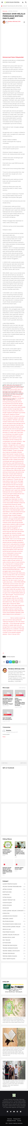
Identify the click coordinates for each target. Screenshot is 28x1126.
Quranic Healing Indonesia (15, 1123)
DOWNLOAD (14, 894)
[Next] (26, 6)
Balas (4, 736)
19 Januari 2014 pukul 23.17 (12, 732)
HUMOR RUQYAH (14, 902)
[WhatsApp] (13, 662)
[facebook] (7, 1111)
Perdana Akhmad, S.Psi (16, 669)
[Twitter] (10, 662)
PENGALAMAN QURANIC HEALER (14, 926)
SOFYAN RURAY (14, 942)
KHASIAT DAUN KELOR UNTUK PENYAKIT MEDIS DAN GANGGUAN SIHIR (13, 6)
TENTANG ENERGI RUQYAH (14, 956)
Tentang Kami (17, 1119)
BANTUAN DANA (14, 892)
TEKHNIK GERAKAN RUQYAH (14, 948)
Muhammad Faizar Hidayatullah (13, 57)
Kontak (19, 1120)
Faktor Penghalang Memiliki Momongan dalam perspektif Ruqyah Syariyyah (20, 702)
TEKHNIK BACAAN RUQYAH (14, 945)
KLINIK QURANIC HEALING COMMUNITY (14, 910)
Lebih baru (5, 763)
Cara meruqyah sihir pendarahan (7, 718)
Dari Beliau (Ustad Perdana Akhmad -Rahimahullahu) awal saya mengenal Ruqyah (8, 701)
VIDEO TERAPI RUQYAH (14, 958)
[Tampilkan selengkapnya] (19, 662)
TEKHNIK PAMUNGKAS (14, 953)
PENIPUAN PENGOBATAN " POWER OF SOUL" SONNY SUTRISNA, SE (20, 852)
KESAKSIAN (14, 908)
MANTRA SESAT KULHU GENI (19, 868)
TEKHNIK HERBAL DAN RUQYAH (14, 950)
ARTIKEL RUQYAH (13, 11)
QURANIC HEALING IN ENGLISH (14, 934)
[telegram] (20, 1111)
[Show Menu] (2, 2)
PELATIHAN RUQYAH (14, 921)
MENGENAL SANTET (14, 918)
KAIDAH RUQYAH (14, 905)
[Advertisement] (14, 41)
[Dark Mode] (23, 2)
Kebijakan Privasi (11, 1120)
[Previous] (24, 6)
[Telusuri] (26, 2)
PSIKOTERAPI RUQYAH (14, 932)
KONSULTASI (14, 913)
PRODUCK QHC (14, 929)
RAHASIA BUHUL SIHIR (14, 937)
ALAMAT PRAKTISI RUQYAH (14, 884)
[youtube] (14, 1111)
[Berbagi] (24, 22)
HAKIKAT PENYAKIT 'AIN (14, 900)
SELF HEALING (14, 940)
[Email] (16, 662)
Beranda (5, 11)
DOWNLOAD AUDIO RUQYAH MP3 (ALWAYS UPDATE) (7, 852)
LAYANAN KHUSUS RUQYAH (14, 916)
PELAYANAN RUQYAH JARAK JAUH (14, 924)
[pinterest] (17, 1111)
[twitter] (10, 1111)
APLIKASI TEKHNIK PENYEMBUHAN (14, 886)
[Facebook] (7, 662)
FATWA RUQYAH (14, 897)
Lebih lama (23, 763)
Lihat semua (22, 687)
